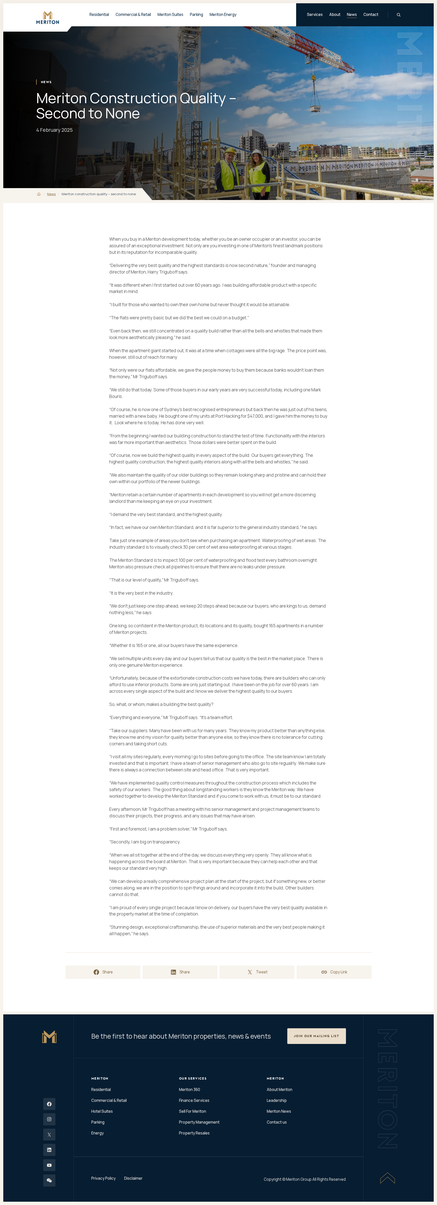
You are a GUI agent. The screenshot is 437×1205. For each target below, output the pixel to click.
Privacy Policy (103, 1178)
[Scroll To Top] (387, 1178)
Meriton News (279, 1111)
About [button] (334, 14)
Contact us (277, 1122)
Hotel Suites (102, 1111)
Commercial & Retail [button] (133, 14)
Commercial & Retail (109, 1100)
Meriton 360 (189, 1089)
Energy (97, 1133)
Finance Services (194, 1100)
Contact (370, 14)
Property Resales (194, 1133)
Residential (101, 1089)
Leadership (277, 1100)
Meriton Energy (223, 14)
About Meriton (279, 1089)
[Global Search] (399, 15)
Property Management (199, 1122)
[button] (317, 1036)
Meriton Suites (170, 14)
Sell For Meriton (192, 1111)
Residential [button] (99, 14)
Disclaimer (133, 1178)
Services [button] (315, 14)
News (352, 14)
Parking (196, 14)
